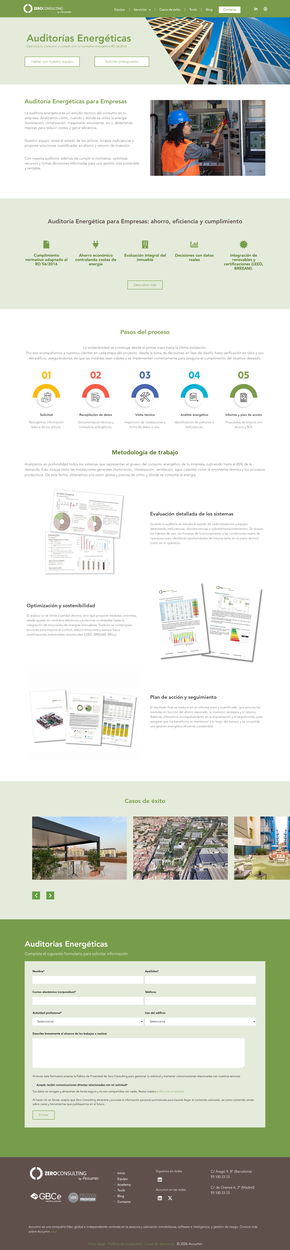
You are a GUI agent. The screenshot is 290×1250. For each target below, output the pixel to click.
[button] (36, 896)
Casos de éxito (170, 9)
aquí (54, 1231)
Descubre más (145, 285)
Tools (193, 9)
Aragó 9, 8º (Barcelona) (234, 1171)
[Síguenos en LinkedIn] (160, 1180)
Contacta (229, 9)
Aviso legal (96, 1244)
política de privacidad (170, 1091)
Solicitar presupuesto (121, 61)
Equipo (119, 9)
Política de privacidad (124, 1244)
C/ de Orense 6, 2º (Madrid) (232, 1187)
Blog (209, 9)
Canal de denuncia (159, 1244)
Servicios (140, 9)
